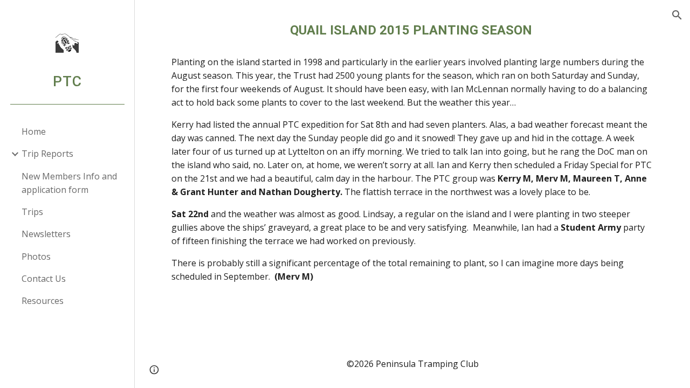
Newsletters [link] (46, 234)
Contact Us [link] (44, 279)
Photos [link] (36, 256)
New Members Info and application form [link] (69, 183)
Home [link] (34, 131)
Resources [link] (43, 301)
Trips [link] (32, 212)
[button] (677, 15)
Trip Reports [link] (47, 154)
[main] (412, 30)
